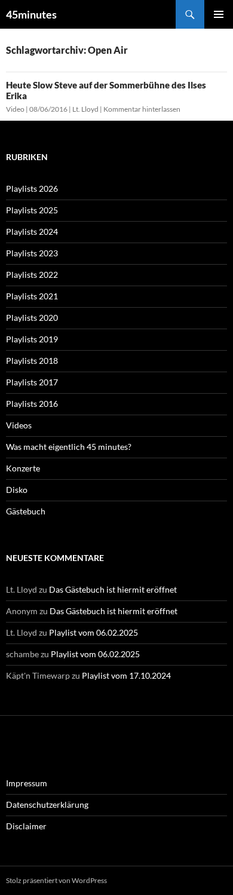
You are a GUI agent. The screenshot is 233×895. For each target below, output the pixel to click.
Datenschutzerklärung (47, 804)
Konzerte (23, 468)
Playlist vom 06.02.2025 (93, 632)
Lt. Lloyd (85, 109)
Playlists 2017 (32, 382)
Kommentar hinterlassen (141, 109)
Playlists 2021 (32, 296)
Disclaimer (26, 826)
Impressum (26, 783)
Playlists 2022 (32, 274)
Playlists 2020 (32, 317)
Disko (16, 490)
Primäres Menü (218, 14)
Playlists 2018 (32, 360)
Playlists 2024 (32, 231)
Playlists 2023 (32, 253)
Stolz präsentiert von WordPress (56, 880)
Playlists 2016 (32, 404)
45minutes (31, 14)
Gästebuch (25, 511)
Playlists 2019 (32, 339)
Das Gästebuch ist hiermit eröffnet (113, 589)
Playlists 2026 (32, 188)
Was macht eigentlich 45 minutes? (68, 447)
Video (15, 109)
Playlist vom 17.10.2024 (126, 675)
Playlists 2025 (32, 210)
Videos (19, 425)
